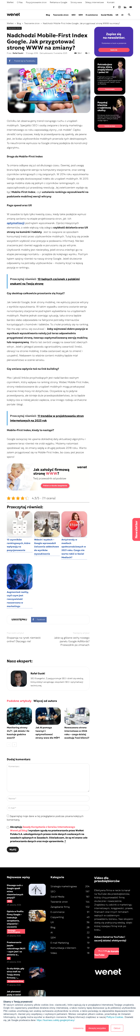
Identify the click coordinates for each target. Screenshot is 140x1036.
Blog (48, 15)
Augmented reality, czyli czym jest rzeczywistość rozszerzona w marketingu (18, 599)
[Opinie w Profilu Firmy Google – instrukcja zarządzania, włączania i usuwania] (37, 916)
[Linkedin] (125, 7)
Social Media (107, 15)
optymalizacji (16, 223)
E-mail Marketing (60, 942)
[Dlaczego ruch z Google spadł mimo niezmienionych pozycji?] (37, 890)
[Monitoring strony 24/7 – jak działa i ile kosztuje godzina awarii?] (19, 716)
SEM (81, 15)
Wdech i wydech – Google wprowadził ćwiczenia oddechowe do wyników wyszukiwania (46, 546)
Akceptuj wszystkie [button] (97, 1028)
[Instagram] (119, 7)
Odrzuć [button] (117, 1028)
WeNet (10, 2)
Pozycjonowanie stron (36, 2)
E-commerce (92, 15)
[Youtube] (130, 7)
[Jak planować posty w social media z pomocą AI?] (37, 996)
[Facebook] (113, 7)
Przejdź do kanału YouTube (106, 953)
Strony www (76, 2)
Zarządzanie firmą (15, 981)
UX (117, 15)
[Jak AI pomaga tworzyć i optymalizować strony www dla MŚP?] (48, 716)
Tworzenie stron (60, 15)
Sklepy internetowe (94, 2)
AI (122, 15)
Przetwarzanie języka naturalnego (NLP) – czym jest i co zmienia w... (16, 948)
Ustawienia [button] (78, 1028)
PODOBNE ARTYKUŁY (19, 701)
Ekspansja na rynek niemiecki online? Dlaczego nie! (24, 639)
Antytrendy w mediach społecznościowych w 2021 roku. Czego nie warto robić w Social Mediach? (73, 548)
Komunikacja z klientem (63, 947)
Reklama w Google (58, 2)
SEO (73, 15)
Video (54, 953)
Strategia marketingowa (14, 931)
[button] (129, 14)
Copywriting (57, 917)
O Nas (20, 2)
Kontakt (111, 2)
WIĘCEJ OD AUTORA (45, 701)
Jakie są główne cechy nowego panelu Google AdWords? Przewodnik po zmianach (71, 641)
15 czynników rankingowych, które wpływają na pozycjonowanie (18, 545)
